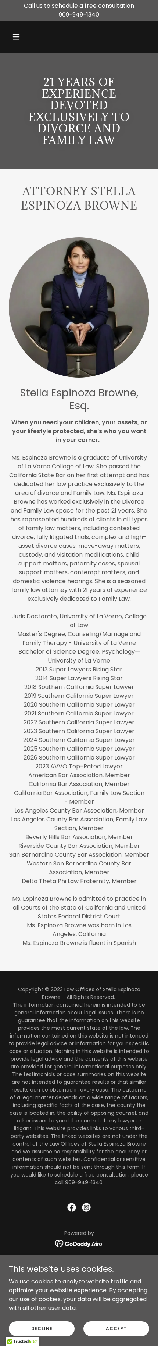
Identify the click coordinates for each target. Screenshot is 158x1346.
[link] (71, 1207)
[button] (25, 36)
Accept (116, 1328)
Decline (42, 1328)
